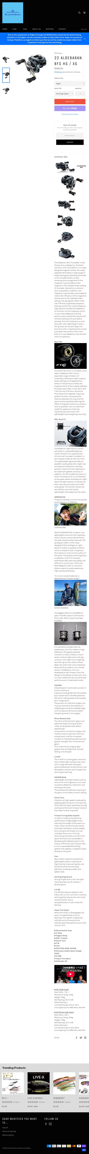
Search (5, 1127)
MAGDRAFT (59, 1098)
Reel (25, 29)
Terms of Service (9, 1131)
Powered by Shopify (23, 1148)
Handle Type (58, 78)
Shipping (50, 29)
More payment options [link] (70, 114)
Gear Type (57, 88)
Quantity (78, 88)
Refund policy (8, 1135)
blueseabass (12, 1148)
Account (84, 29)
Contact (62, 29)
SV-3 (4, 1098)
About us (36, 29)
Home (4, 29)
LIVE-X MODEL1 (35, 1098)
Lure (14, 29)
